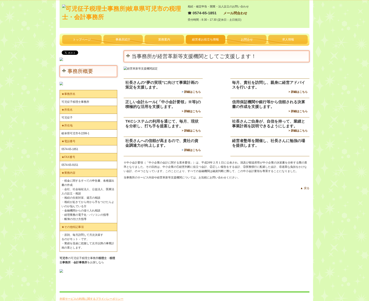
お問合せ (247, 39)
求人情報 (288, 39)
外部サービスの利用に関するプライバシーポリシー (91, 298)
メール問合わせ (235, 13)
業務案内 (164, 39)
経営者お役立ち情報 (205, 39)
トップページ (82, 39)
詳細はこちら (192, 91)
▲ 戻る (304, 188)
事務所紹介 (123, 39)
